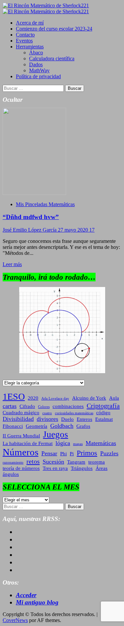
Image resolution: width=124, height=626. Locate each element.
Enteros (84, 419)
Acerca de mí (30, 23)
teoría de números (21, 468)
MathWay (39, 70)
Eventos (24, 40)
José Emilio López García (30, 230)
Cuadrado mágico (21, 412)
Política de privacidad (38, 76)
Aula (114, 398)
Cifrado (27, 406)
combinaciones (68, 406)
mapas (78, 444)
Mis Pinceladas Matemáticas (45, 204)
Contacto (25, 34)
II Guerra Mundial (21, 435)
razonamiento (13, 462)
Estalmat (104, 419)
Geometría (36, 426)
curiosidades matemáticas (74, 413)
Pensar (49, 453)
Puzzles (109, 453)
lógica (63, 443)
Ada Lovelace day (55, 398)
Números (20, 452)
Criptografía (103, 405)
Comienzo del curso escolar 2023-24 (54, 28)
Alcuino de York (89, 398)
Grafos (83, 426)
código (103, 412)
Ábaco (36, 52)
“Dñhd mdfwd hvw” (31, 216)
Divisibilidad (18, 419)
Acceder (26, 595)
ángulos (11, 474)
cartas (10, 406)
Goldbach (61, 426)
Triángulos (82, 468)
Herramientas (30, 46)
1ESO (14, 396)
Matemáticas (101, 443)
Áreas (101, 468)
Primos (87, 453)
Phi (63, 453)
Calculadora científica (51, 58)
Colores (44, 407)
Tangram (76, 462)
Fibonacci (13, 426)
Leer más (12, 264)
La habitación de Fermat (28, 443)
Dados (36, 64)
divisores (47, 419)
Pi (72, 453)
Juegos (55, 434)
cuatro (47, 413)
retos (33, 461)
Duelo (67, 419)
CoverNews (15, 620)
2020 (33, 398)
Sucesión (53, 461)
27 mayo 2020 (73, 230)
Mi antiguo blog (37, 602)
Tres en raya (55, 468)
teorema (96, 462)
